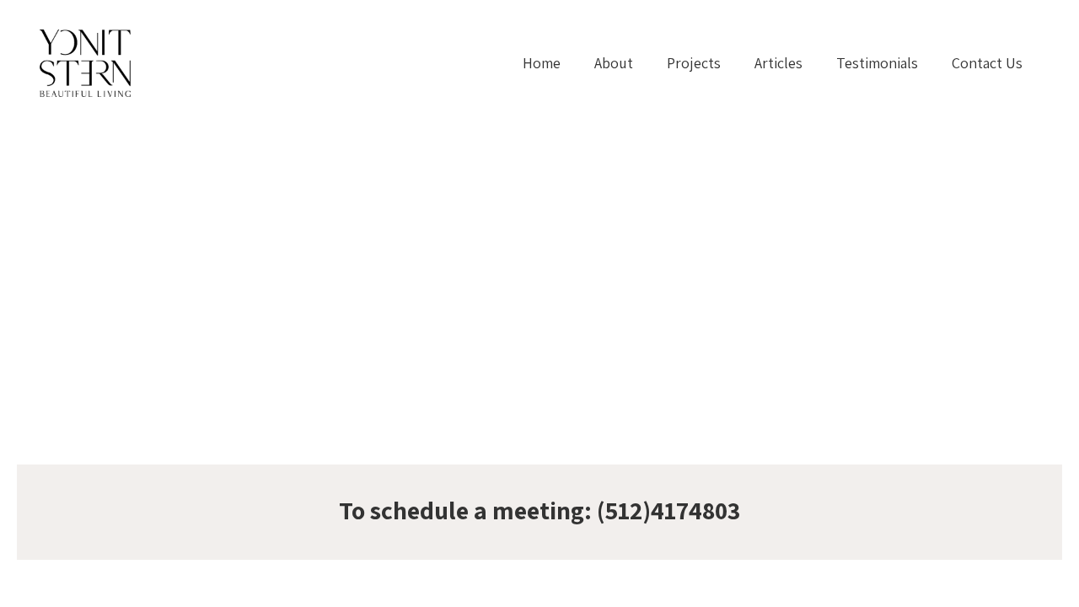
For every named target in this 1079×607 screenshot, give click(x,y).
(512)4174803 (668, 510)
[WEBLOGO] (85, 63)
